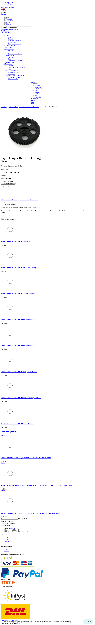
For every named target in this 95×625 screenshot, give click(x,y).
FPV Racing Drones (14, 72)
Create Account (9, 7)
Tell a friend (13, 200)
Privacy (37, 95)
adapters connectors (14, 77)
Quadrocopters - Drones (15, 54)
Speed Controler (9, 49)
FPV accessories (13, 79)
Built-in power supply (14, 40)
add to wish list (5, 187)
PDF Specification (32, 200)
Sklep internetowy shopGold (9, 620)
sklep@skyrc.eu (9, 4)
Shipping (37, 93)
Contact (33, 100)
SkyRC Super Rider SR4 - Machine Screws (17, 320)
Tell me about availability (8, 183)
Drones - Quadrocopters (11, 70)
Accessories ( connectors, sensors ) (14, 75)
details (3, 435)
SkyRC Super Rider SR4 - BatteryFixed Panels (19, 372)
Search (33, 82)
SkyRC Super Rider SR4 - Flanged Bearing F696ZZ (21, 398)
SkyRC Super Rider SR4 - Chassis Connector (18, 293)
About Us (38, 97)
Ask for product (5, 200)
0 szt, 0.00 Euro (10, 29)
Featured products (9, 431)
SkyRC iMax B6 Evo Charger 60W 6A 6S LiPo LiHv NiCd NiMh (26, 458)
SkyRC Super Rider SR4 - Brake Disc (15, 241)
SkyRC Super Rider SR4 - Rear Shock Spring (18, 267)
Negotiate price (22, 200)
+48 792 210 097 (9, 2)
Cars (9, 52)
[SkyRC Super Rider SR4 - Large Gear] (24, 153)
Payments (38, 87)
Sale (32, 103)
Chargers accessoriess (14, 44)
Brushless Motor (9, 55)
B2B (36, 90)
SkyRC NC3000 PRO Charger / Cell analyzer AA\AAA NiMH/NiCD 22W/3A (30, 513)
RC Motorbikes (9, 65)
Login (2, 7)
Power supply (8, 47)
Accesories (11, 74)
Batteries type (12, 42)
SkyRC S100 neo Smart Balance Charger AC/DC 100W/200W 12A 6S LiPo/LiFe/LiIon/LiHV (36, 485)
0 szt (5, 31)
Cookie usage (39, 88)
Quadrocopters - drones (15, 60)
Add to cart (24, 518)
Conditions (38, 85)
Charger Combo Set (10, 45)
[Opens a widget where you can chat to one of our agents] (88, 621)
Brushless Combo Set (10, 62)
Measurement (8, 64)
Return (37, 92)
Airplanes (11, 50)
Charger (6, 35)
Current (10, 39)
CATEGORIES (5, 32)
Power (10, 37)
